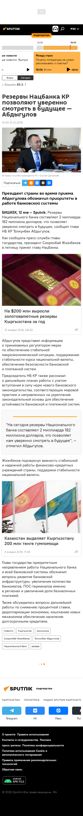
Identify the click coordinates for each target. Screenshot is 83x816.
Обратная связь (12, 769)
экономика (43, 630)
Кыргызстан (25, 630)
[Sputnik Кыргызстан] (12, 30)
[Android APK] (14, 780)
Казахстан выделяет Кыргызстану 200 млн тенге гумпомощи (39, 540)
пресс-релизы (11, 745)
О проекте (9, 734)
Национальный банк (15, 646)
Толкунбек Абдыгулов (46, 638)
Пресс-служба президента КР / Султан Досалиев (32, 175)
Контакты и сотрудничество (20, 740)
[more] (76, 329)
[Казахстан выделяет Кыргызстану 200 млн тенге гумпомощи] (41, 507)
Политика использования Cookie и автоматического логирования (24, 752)
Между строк (44, 55)
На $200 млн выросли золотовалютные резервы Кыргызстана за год (30, 316)
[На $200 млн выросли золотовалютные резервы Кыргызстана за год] (41, 280)
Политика (31, 700)
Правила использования (33, 734)
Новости (8, 630)
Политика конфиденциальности (43, 745)
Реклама (45, 740)
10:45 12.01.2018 (12, 122)
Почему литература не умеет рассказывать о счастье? (55, 61)
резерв (35, 646)
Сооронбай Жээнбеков (17, 638)
